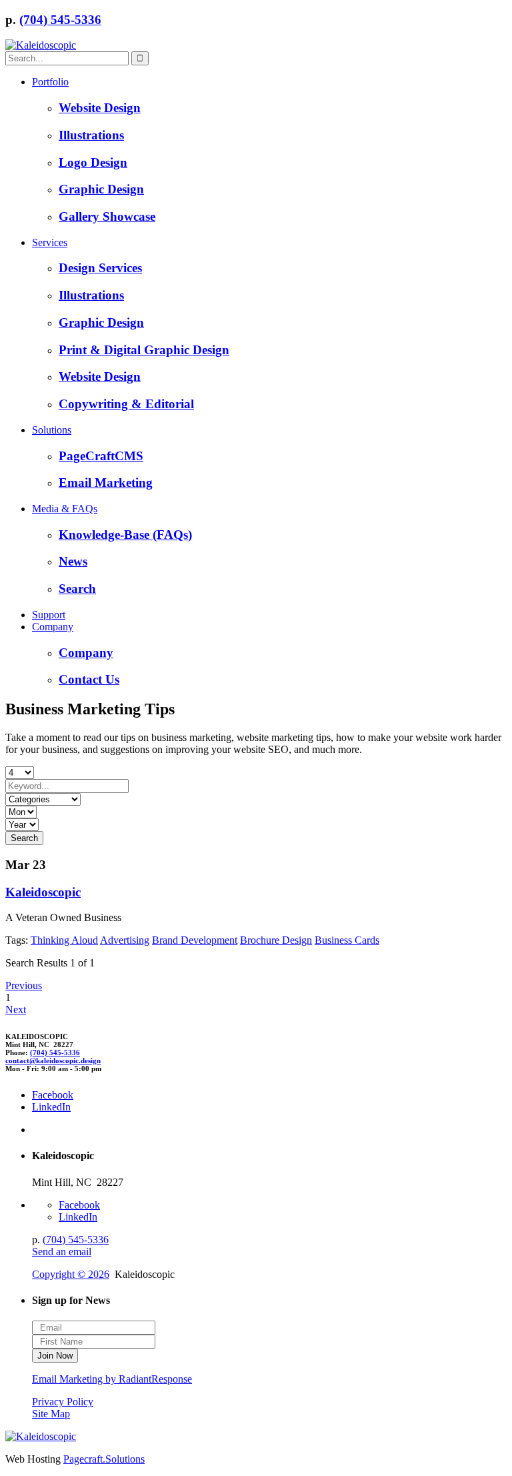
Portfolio (50, 81)
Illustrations (91, 135)
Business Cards (347, 940)
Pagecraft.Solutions (104, 1459)
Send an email (61, 1251)
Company (52, 626)
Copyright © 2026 (70, 1274)
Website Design (100, 108)
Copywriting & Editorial (126, 404)
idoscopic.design (53, 1060)
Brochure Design (276, 940)
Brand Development (194, 940)
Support (48, 614)
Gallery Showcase (107, 216)
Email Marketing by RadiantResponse (112, 1379)
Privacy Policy (62, 1401)
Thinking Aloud (64, 940)
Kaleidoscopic (43, 892)
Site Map (51, 1413)
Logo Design (93, 162)
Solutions (51, 430)
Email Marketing (106, 483)
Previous (23, 985)
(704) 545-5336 (60, 20)
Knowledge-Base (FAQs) (125, 535)
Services (49, 242)
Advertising (124, 940)
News (73, 561)
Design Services (100, 268)
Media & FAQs (64, 508)
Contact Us (89, 679)
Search (77, 589)
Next (15, 1009)
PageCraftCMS (101, 456)
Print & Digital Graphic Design (144, 350)
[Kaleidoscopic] (40, 45)
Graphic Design (101, 189)
